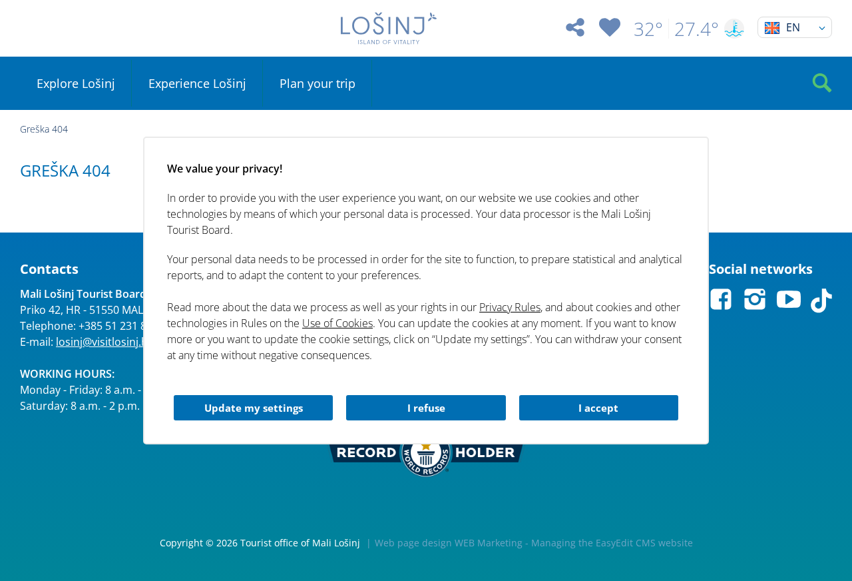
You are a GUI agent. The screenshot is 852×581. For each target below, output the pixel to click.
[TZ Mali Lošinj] (388, 28)
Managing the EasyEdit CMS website (612, 542)
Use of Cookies (337, 323)
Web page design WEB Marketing (449, 542)
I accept (598, 407)
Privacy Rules (509, 307)
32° (648, 28)
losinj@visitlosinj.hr (104, 341)
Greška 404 (44, 129)
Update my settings (253, 407)
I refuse (426, 407)
